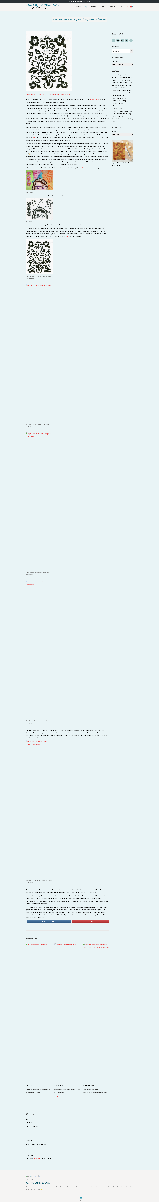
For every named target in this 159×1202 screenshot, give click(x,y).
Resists (127, 103)
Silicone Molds (128, 111)
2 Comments (65, 94)
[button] (122, 6)
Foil (113, 88)
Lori (82, 168)
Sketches (119, 114)
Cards (128, 80)
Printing (123, 101)
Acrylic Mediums (123, 75)
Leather (119, 93)
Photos (124, 95)
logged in (37, 1158)
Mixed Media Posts (65, 19)
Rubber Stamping (117, 106)
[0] (131, 7)
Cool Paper (118, 83)
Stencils (125, 114)
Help (67, 236)
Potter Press (123, 98)
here (34, 138)
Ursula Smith (42, 94)
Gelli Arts (117, 88)
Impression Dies (127, 90)
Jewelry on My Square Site (38, 1183)
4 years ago (29, 1122)
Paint (129, 93)
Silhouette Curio (117, 108)
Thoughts (120, 116)
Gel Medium (125, 88)
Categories (115, 61)
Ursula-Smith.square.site (68, 1187)
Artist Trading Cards (125, 77)
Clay (113, 83)
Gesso (114, 90)
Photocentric (94, 99)
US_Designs (117, 165)
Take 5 (114, 116)
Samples (126, 106)
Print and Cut (116, 101)
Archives (114, 131)
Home (55, 19)
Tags (129, 114)
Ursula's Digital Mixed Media (42, 5)
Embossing (128, 85)
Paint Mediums (116, 95)
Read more (29, 1097)
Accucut (114, 75)
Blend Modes (122, 80)
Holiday (119, 90)
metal (125, 93)
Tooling (130, 119)
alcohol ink (115, 77)
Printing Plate (116, 103)
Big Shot (114, 80)
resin (122, 103)
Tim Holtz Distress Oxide (119, 119)
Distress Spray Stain (118, 85)
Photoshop (115, 98)
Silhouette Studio (117, 111)
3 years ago (29, 1140)
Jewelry (114, 93)
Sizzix (113, 114)
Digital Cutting (127, 83)
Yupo (113, 121)
